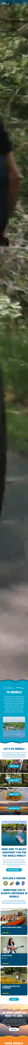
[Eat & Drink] (14, 794)
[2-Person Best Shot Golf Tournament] (14, 981)
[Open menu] (24, 4)
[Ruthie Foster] (14, 951)
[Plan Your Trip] (14, 808)
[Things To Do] (14, 766)
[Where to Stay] (14, 780)
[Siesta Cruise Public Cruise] (14, 922)
